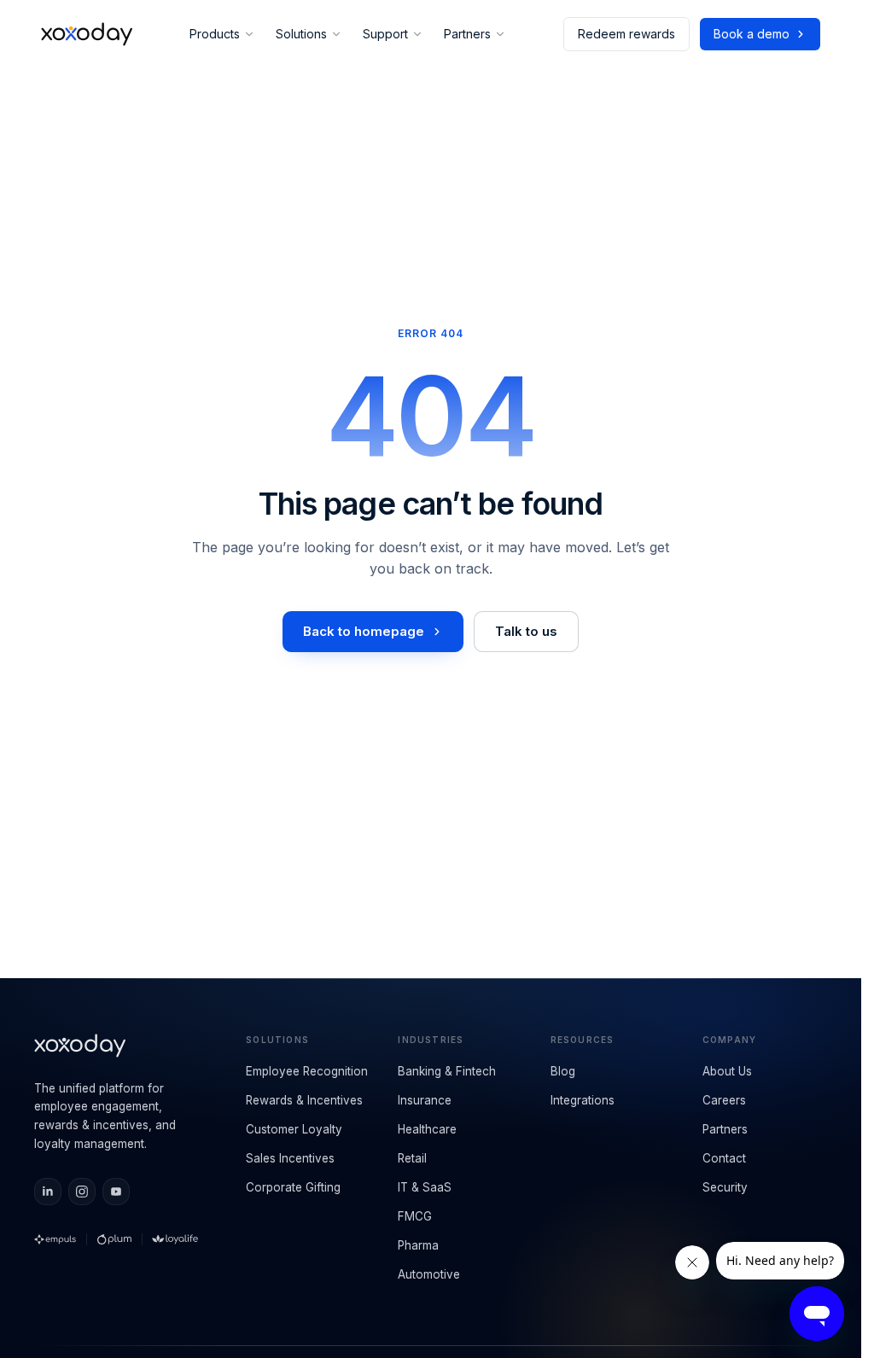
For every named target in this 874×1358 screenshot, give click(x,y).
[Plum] (114, 1239)
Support (385, 33)
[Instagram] (82, 1191)
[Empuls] (55, 1239)
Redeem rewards (626, 33)
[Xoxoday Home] (86, 34)
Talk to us (526, 631)
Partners (467, 33)
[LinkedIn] (47, 1191)
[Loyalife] (175, 1239)
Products (214, 33)
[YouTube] (116, 1191)
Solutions (301, 33)
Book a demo (752, 33)
